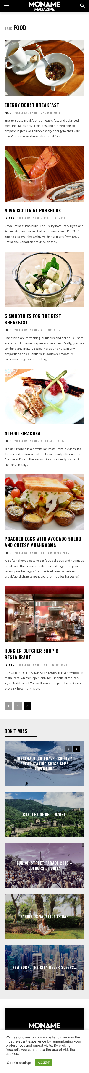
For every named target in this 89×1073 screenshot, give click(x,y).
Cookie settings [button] (19, 1063)
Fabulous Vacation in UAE (44, 916)
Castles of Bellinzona (44, 814)
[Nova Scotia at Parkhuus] (44, 174)
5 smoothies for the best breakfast (33, 319)
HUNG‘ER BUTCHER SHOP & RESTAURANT (32, 654)
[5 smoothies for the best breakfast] (44, 279)
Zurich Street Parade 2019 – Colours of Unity (44, 865)
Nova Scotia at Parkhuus (33, 210)
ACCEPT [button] (44, 1062)
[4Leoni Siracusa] (44, 396)
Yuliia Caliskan (25, 113)
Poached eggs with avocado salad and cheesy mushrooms (43, 542)
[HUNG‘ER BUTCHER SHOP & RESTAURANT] (44, 614)
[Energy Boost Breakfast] (44, 68)
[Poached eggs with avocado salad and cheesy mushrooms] (44, 502)
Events (9, 218)
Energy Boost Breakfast (32, 105)
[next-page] (76, 749)
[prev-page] (8, 706)
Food (8, 112)
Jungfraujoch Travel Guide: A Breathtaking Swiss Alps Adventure (44, 764)
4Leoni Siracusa (23, 433)
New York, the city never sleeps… (44, 967)
